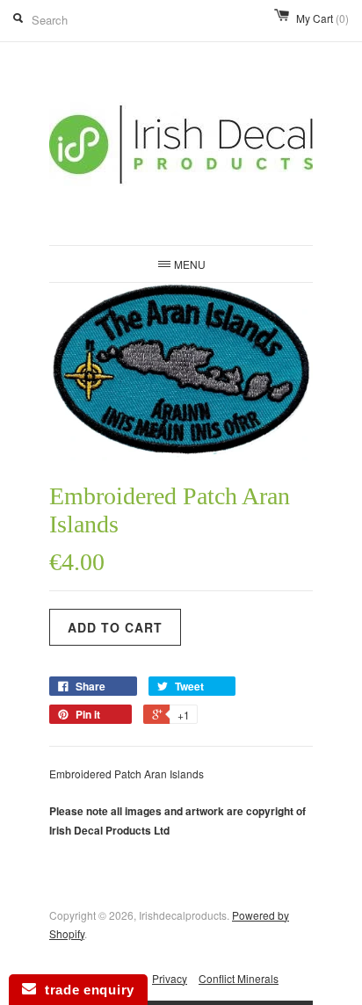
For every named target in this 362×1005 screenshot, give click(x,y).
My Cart (322, 18)
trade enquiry (85, 989)
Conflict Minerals (239, 978)
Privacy (169, 978)
